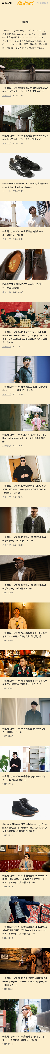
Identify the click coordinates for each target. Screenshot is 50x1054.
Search (44, 3)
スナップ (6, 95)
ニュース (6, 191)
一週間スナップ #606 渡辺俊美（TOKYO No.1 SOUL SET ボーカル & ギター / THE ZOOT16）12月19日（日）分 (25, 489)
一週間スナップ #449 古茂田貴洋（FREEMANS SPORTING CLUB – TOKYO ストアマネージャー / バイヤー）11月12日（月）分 (24, 930)
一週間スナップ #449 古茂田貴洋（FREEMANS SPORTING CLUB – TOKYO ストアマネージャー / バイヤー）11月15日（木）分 (24, 879)
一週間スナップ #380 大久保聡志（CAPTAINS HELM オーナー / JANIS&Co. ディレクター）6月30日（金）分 (24, 981)
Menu (8, 3)
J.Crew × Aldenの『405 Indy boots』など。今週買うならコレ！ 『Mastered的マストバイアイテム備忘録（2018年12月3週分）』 (24, 827)
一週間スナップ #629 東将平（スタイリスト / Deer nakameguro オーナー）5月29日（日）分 (24, 438)
